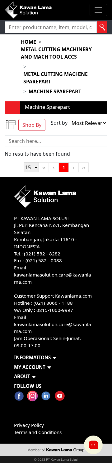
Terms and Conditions (38, 432)
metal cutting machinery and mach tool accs (56, 53)
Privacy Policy (29, 425)
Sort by (59, 122)
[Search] (102, 27)
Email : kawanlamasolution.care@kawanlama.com (52, 324)
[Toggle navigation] (98, 10)
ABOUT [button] (22, 376)
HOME (28, 41)
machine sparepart (55, 91)
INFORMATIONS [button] (32, 357)
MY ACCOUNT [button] (29, 367)
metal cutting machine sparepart (55, 78)
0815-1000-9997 (54, 310)
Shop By (31, 125)
